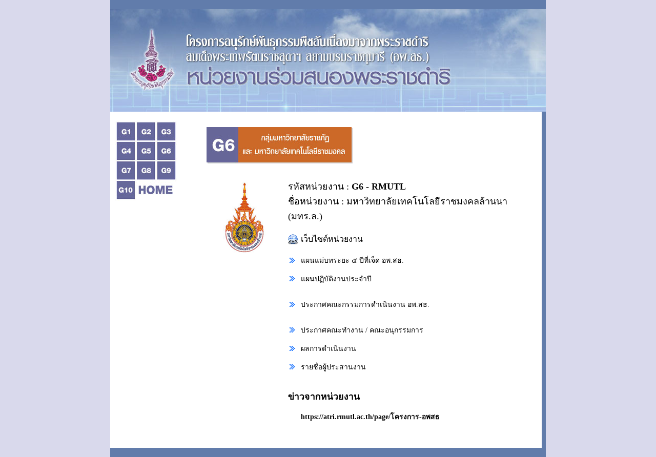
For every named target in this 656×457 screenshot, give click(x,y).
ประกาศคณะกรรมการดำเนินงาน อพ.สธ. (365, 304)
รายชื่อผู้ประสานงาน (333, 367)
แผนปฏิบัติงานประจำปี (336, 279)
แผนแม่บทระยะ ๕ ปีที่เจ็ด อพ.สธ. (352, 260)
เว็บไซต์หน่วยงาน (332, 239)
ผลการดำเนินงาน (328, 348)
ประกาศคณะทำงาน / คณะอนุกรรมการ (362, 330)
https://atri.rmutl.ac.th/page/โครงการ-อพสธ (370, 417)
